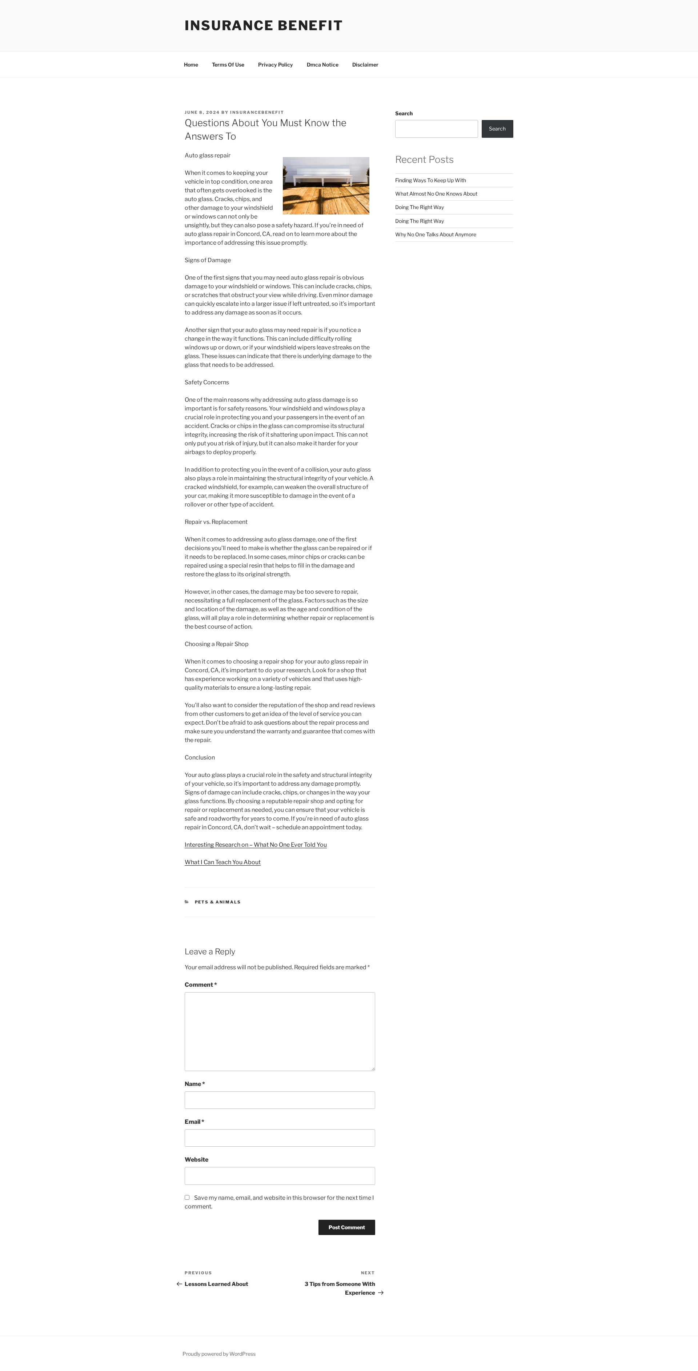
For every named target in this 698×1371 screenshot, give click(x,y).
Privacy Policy (275, 64)
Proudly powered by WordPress (219, 1354)
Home (191, 64)
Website (196, 1159)
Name (195, 1084)
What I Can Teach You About (223, 862)
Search (404, 113)
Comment (201, 984)
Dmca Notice (322, 64)
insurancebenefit (257, 112)
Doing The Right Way (419, 207)
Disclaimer (365, 64)
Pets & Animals (218, 902)
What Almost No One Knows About (436, 194)
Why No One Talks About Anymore (435, 234)
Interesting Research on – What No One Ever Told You (256, 844)
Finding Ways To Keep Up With (430, 180)
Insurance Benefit (264, 25)
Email (194, 1121)
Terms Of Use (228, 64)
